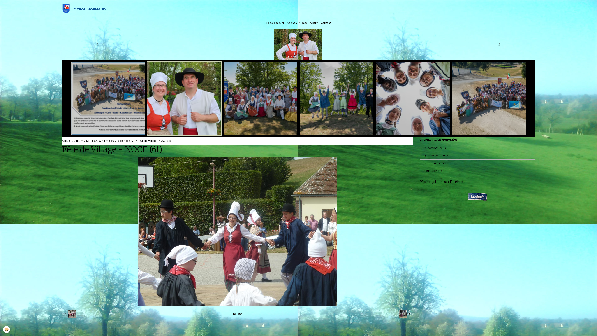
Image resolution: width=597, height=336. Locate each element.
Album (314, 22)
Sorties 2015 (93, 140)
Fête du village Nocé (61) (119, 140)
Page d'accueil (275, 22)
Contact (326, 22)
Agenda (292, 22)
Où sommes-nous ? (435, 148)
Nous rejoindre (432, 170)
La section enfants (434, 163)
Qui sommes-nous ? (435, 155)
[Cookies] (6, 329)
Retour (237, 313)
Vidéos (303, 22)
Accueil (66, 140)
